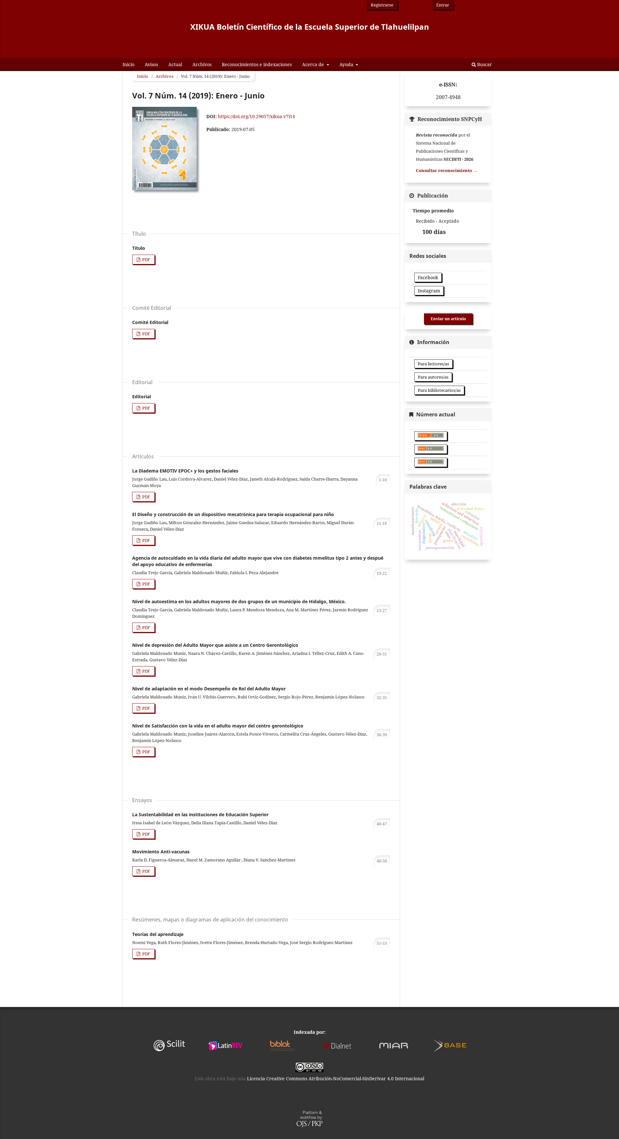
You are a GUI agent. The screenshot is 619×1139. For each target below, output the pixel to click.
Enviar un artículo (448, 318)
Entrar (442, 5)
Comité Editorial (150, 322)
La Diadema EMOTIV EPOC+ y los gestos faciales (185, 471)
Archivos (201, 64)
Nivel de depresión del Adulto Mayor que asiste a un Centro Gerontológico (215, 645)
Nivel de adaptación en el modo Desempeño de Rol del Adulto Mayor (209, 689)
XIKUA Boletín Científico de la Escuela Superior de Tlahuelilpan (309, 26)
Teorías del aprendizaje (157, 934)
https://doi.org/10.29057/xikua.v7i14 (256, 116)
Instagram (429, 291)
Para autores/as (433, 377)
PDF (145, 259)
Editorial (141, 396)
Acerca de (313, 64)
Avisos (151, 64)
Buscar (484, 64)
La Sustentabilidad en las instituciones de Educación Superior (200, 814)
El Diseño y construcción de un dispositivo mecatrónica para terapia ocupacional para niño (233, 514)
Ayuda (347, 64)
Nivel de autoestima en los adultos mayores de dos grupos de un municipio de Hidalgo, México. (239, 601)
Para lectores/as (433, 364)
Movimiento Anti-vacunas (161, 852)
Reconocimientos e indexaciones (257, 64)
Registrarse (382, 5)
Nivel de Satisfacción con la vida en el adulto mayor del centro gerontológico (217, 726)
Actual (175, 64)
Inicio (128, 64)
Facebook (428, 277)
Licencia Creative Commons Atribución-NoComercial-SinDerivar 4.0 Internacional (335, 1078)
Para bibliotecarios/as (439, 390)
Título (138, 248)
